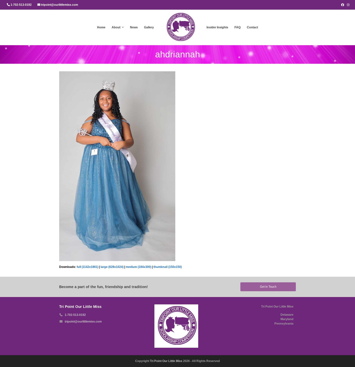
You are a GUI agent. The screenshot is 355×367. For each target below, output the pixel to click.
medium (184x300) (138, 266)
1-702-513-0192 (75, 314)
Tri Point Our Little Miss (166, 361)
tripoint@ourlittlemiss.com (83, 321)
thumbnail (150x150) (167, 266)
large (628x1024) (112, 266)
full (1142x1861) (87, 266)
